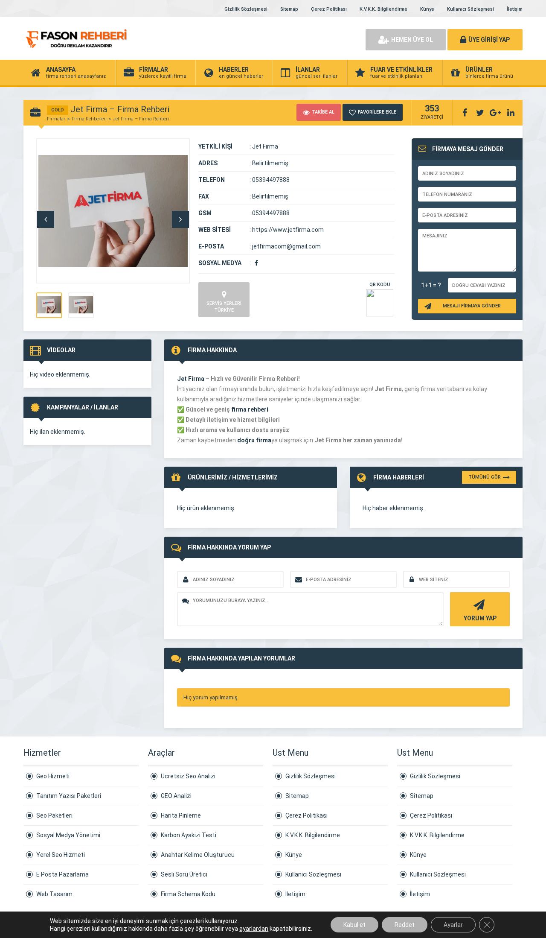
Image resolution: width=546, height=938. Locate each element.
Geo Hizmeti (53, 776)
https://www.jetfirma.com (288, 229)
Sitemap (289, 9)
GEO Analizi (176, 795)
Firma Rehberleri (89, 119)
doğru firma (254, 440)
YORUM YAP (480, 618)
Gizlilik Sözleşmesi (245, 9)
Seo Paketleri (54, 815)
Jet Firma (190, 378)
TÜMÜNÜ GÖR (484, 477)
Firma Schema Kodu (188, 894)
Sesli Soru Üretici (184, 874)
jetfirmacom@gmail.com (286, 246)
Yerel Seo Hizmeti (60, 854)
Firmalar (56, 119)
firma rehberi (249, 409)
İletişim (515, 9)
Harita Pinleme (181, 815)
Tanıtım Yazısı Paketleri (68, 795)
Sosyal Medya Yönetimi (68, 835)
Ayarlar (453, 924)
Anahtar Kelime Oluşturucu (198, 854)
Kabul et (354, 924)
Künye (427, 9)
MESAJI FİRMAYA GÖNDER (472, 306)
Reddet (405, 924)
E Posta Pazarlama (62, 874)
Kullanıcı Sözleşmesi (470, 9)
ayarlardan (253, 928)
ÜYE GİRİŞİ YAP (489, 39)
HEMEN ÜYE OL (412, 39)
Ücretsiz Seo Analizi (188, 776)
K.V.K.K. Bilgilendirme (383, 9)
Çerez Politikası (329, 9)
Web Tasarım (54, 894)
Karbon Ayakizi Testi (188, 835)
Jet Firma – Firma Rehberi (141, 119)
